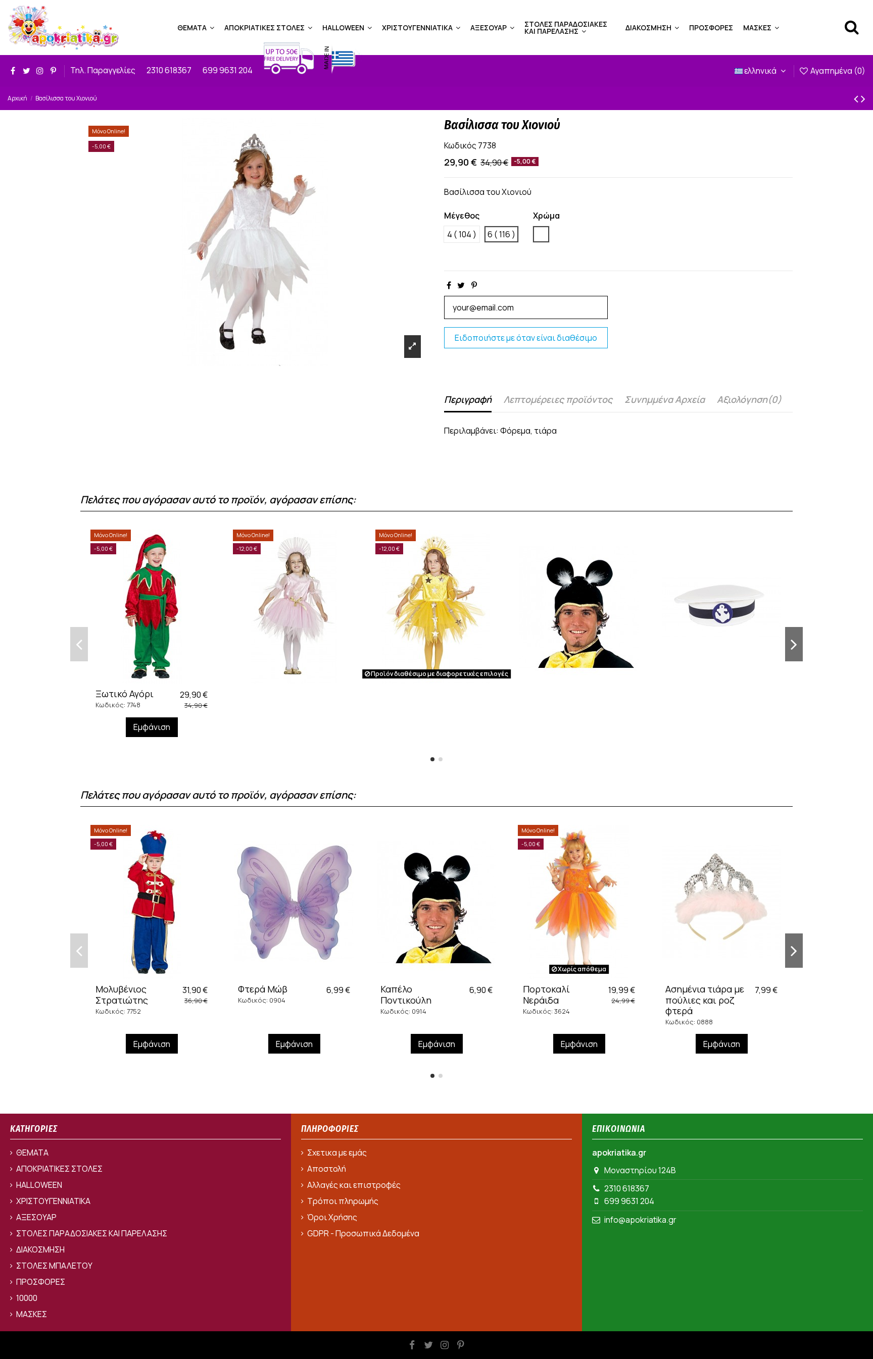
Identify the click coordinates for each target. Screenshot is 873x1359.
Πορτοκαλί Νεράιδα (546, 994)
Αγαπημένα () (837, 70)
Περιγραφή (468, 399)
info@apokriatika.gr (640, 1219)
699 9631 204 (228, 70)
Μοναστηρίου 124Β (640, 1170)
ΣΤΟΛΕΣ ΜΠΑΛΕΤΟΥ (54, 1265)
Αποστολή (326, 1168)
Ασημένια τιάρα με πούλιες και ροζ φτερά (704, 1000)
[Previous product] (857, 98)
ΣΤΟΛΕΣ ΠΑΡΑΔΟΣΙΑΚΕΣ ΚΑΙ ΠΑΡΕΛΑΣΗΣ (91, 1233)
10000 (26, 1297)
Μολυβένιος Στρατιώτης (121, 994)
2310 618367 (170, 70)
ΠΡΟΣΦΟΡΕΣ (40, 1281)
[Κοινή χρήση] (449, 285)
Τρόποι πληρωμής (342, 1201)
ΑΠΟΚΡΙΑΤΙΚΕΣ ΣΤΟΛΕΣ (59, 1168)
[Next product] (863, 98)
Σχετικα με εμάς (337, 1152)
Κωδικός (460, 145)
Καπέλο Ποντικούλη (405, 994)
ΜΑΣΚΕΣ (31, 1314)
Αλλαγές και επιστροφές (354, 1184)
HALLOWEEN (39, 1184)
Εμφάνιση (151, 727)
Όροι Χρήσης (332, 1217)
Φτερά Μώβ (262, 989)
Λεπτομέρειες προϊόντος (558, 399)
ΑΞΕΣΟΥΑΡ (36, 1217)
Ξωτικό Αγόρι (124, 694)
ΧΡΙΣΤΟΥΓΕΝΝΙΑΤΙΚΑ (53, 1201)
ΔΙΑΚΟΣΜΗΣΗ (40, 1249)
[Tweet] (461, 285)
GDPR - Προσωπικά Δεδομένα (363, 1233)
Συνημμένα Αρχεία (664, 399)
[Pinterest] (474, 285)
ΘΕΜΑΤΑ (32, 1152)
